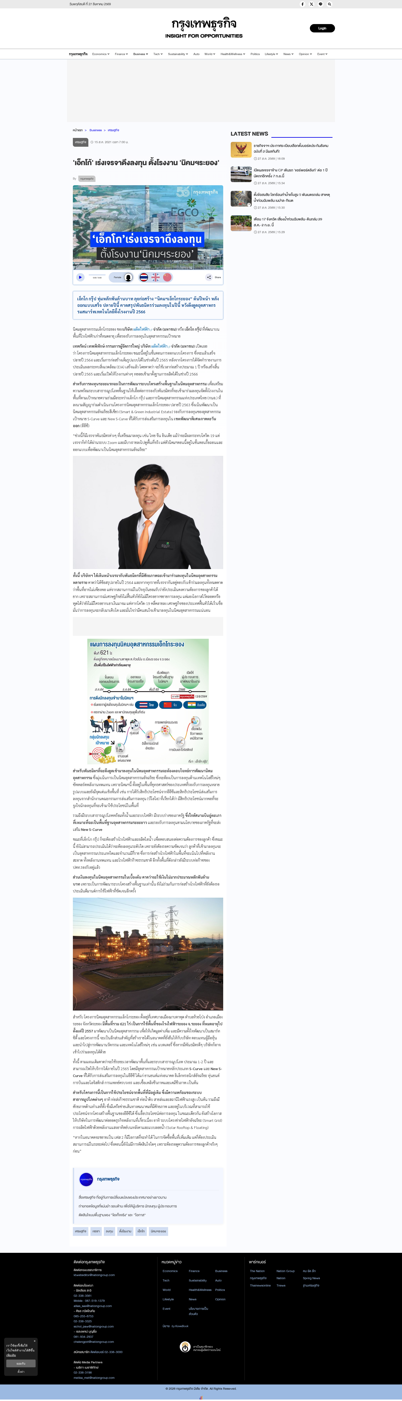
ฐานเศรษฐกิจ (311, 1285)
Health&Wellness (231, 54)
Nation (281, 1278)
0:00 (95, 277)
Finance (120, 54)
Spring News (311, 1278)
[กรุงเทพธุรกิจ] (78, 54)
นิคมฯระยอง (158, 1231)
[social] (302, 4)
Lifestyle (270, 54)
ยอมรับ (21, 1363)
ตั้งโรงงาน (125, 1231)
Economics (99, 54)
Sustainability (176, 54)
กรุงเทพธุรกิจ (258, 1278)
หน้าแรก (78, 130)
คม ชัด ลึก (309, 1271)
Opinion (304, 54)
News (287, 54)
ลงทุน (109, 1231)
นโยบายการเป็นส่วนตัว (198, 1311)
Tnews (281, 1285)
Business (139, 54)
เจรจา (96, 1231)
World (208, 54)
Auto (196, 54)
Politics (255, 54)
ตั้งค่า (21, 1372)
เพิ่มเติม (11, 1355)
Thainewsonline (260, 1285)
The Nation (257, 1271)
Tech (156, 54)
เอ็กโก (141, 1231)
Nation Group (286, 1271)
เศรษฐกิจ (113, 130)
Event (321, 54)
